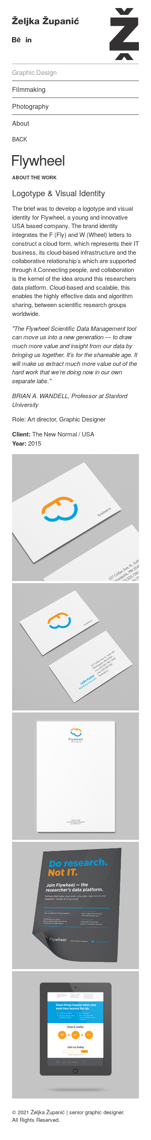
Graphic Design (34, 72)
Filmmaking (29, 89)
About (20, 123)
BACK (19, 139)
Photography (30, 106)
